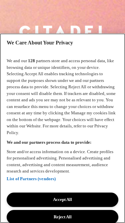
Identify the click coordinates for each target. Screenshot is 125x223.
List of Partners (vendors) (31, 178)
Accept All (62, 199)
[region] (62, 128)
